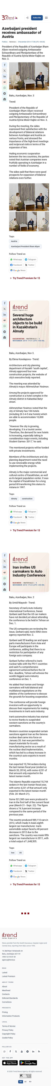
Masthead (6, 990)
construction (27, 499)
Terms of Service (8, 1026)
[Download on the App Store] (10, 1062)
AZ (25, 1082)
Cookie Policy (7, 1038)
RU (30, 1082)
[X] (16, 1051)
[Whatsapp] (4, 1051)
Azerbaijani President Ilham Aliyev (25, 246)
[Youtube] (21, 1051)
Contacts (6, 994)
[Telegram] (27, 1051)
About (4, 986)
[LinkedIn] (33, 1051)
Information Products (11, 1016)
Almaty (14, 499)
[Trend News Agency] (9, 935)
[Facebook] (10, 1051)
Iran (12, 853)
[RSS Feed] (39, 1051)
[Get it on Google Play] (28, 1062)
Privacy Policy (7, 1030)
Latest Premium (8, 976)
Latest (4, 973)
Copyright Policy (8, 1034)
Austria (14, 241)
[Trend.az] (10, 17)
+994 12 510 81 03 (9, 957)
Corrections (7, 1002)
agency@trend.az (8, 960)
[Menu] (46, 17)
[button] (4, 64)
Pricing (5, 1012)
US (20, 853)
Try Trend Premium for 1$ (26, 278)
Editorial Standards (10, 998)
